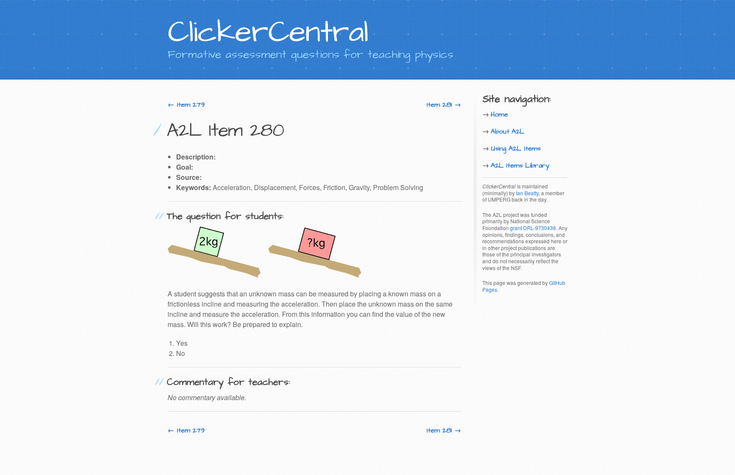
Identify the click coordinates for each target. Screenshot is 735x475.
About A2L (507, 131)
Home (499, 114)
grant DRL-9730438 (533, 227)
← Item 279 (186, 104)
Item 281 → (444, 104)
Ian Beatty (527, 192)
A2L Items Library (520, 165)
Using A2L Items (516, 148)
